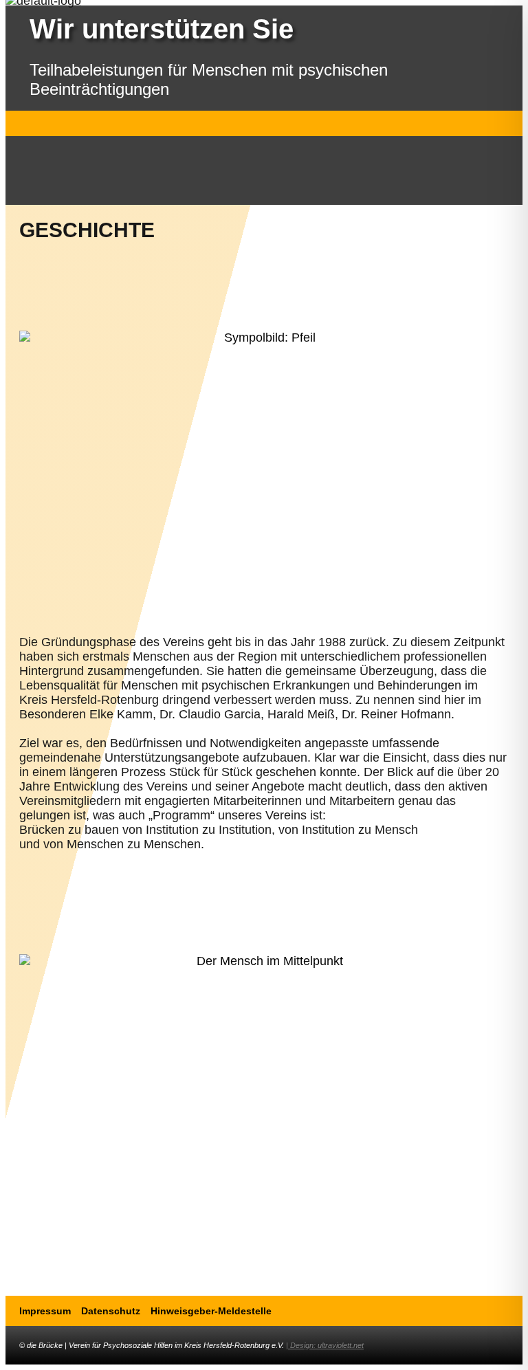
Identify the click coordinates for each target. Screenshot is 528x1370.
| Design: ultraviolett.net (325, 1345)
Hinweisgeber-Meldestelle (211, 1310)
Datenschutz (110, 1310)
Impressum (45, 1310)
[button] (264, 123)
